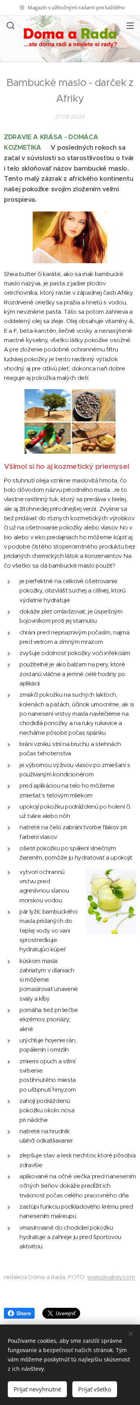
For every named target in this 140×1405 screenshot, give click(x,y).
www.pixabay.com (111, 1277)
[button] (10, 25)
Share (23, 1313)
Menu (130, 25)
